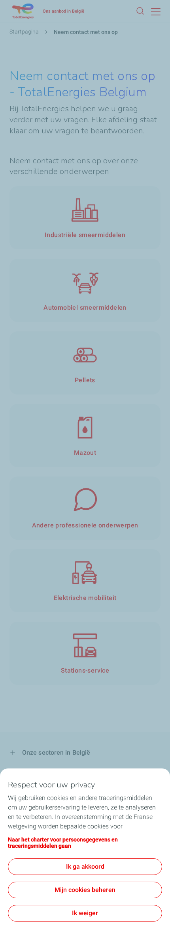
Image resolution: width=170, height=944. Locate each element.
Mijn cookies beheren (85, 890)
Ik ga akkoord (85, 866)
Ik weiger (85, 913)
